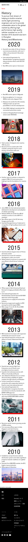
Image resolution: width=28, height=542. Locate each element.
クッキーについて (19, 520)
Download (23, 5)
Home (3, 8)
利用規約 (16, 523)
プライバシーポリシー (19, 526)
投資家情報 (17, 506)
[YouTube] (10, 535)
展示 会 (16, 515)
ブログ (3, 515)
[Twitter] (7, 535)
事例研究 (4, 518)
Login (21, 1)
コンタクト (17, 518)
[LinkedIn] (4, 535)
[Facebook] (2, 535)
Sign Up (24, 1)
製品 (3, 498)
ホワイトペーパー (6, 520)
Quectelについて (18, 498)
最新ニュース (17, 501)
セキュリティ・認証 (19, 503)
